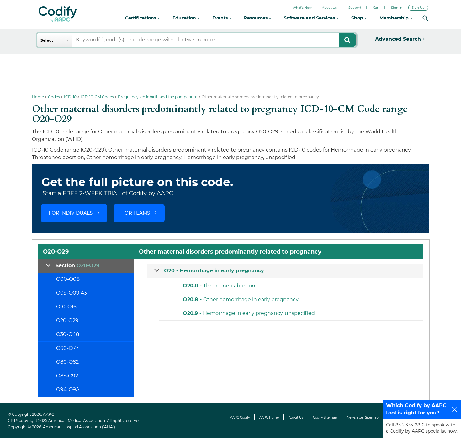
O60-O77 (67, 348)
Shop (357, 18)
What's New (302, 8)
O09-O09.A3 (71, 293)
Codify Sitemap (325, 417)
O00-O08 (68, 279)
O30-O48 (67, 334)
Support (354, 8)
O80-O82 (67, 362)
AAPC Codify (240, 417)
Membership (394, 18)
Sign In (396, 8)
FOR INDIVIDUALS (71, 213)
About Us (329, 8)
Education (184, 18)
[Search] (425, 18)
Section (77, 266)
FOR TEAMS (135, 213)
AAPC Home (269, 417)
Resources (256, 18)
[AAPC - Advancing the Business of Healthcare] (57, 14)
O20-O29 (67, 320)
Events (220, 18)
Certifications (141, 18)
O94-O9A (67, 390)
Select (46, 40)
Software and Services (310, 18)
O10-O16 (66, 307)
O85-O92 (67, 376)
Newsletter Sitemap (363, 417)
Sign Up (418, 8)
